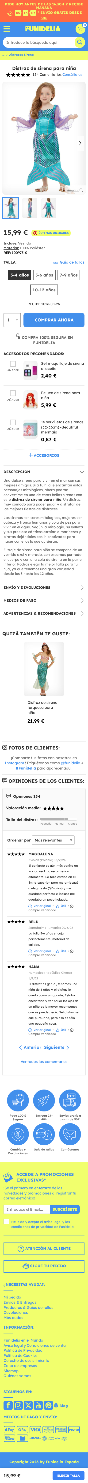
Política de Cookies (21, 1355)
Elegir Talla (68, 1475)
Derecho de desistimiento (26, 1360)
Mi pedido (12, 1297)
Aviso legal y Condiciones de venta (35, 1345)
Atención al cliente (47, 1248)
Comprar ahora (54, 320)
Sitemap (11, 1370)
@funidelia (70, 763)
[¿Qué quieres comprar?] (7, 28)
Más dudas (13, 1317)
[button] (80, 143)
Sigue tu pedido (47, 1265)
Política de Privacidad (23, 1350)
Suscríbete (65, 1209)
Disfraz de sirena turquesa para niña (42, 707)
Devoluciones (16, 1312)
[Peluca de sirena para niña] (30, 399)
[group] (10, 208)
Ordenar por (19, 840)
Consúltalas (72, 74)
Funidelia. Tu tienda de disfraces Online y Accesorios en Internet (43, 29)
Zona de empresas (20, 1365)
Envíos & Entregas (20, 1302)
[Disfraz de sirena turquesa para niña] (44, 669)
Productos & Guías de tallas (28, 1307)
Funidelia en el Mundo (23, 1340)
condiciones (20, 1227)
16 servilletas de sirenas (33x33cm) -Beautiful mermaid (62, 427)
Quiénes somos (17, 1375)
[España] (8, 1406)
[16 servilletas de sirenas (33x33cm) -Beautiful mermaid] (30, 429)
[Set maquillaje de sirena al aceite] (30, 370)
